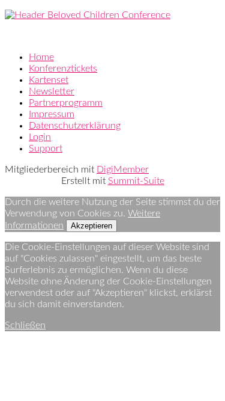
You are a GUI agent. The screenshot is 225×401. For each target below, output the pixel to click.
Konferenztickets (63, 68)
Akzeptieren (91, 225)
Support (45, 148)
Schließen (25, 325)
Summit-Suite (136, 181)
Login (40, 137)
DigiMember (123, 169)
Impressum (51, 114)
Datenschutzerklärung (75, 125)
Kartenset (48, 80)
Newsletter (51, 91)
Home (41, 57)
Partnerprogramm (66, 103)
